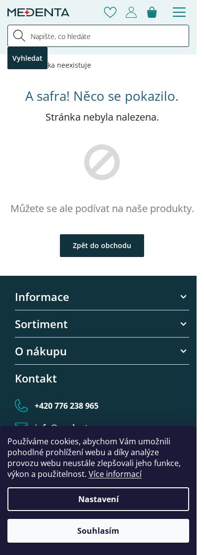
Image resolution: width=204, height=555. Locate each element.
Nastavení (98, 499)
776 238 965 (67, 405)
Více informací (115, 474)
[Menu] (179, 12)
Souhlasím (98, 530)
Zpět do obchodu (102, 245)
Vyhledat (27, 58)
